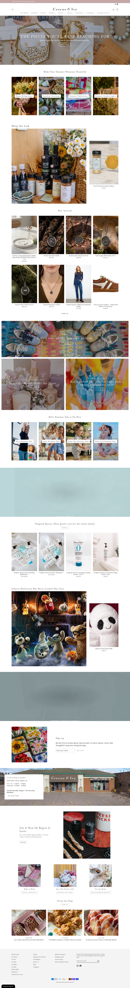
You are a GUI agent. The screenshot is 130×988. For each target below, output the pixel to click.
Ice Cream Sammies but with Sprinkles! (29, 940)
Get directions (13, 795)
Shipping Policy (59, 957)
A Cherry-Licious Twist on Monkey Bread (101, 940)
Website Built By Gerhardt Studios (65, 982)
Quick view (104, 182)
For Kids (52, 13)
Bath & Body (79, 13)
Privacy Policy (59, 959)
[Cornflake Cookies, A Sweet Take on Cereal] (65, 923)
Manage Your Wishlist (39, 957)
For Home (34, 13)
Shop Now (65, 44)
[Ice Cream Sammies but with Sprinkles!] (29, 923)
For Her (43, 13)
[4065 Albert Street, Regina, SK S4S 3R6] (65, 787)
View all (65, 313)
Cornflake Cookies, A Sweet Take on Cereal (65, 940)
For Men (69, 13)
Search (35, 954)
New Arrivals (25, 13)
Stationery (90, 13)
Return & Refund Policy (61, 962)
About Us (36, 962)
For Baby (61, 13)
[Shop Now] (65, 339)
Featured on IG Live (103, 13)
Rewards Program (60, 954)
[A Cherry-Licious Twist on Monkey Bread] (101, 923)
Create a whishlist (29, 892)
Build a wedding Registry (100, 892)
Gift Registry (36, 959)
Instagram (36, 967)
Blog (34, 964)
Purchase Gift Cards (65, 892)
